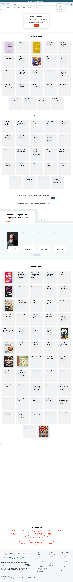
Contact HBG (51, 565)
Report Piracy (63, 564)
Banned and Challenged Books (40, 562)
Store (24, 7)
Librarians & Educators (53, 558)
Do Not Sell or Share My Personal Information (65, 562)
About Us (36, 7)
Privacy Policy (63, 556)
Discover (19, 7)
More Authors (36, 255)
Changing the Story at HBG (41, 564)
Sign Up (53, 198)
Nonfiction (59, 534)
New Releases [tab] (36, 37)
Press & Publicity (39, 571)
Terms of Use (63, 554)
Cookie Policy (63, 558)
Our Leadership (39, 556)
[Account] (68, 4)
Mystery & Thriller (50, 534)
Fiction (31, 534)
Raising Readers (51, 571)
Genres (7, 7)
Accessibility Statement (40, 566)
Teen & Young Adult (41, 543)
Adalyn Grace (60, 249)
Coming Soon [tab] (36, 116)
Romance (23, 543)
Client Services (51, 556)
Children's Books (13, 534)
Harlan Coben (29, 249)
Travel (50, 543)
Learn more (8, 221)
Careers (50, 563)
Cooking (23, 534)
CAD (61, 9)
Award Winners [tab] (36, 267)
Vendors (50, 569)
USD (61, 7)
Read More (36, 25)
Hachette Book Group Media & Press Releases (41, 569)
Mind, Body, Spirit (41, 534)
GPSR (62, 570)
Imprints (29, 7)
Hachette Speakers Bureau (53, 561)
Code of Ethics (63, 559)
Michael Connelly (13, 249)
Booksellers (51, 572)
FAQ (49, 567)
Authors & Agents (52, 554)
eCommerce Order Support (53, 559)
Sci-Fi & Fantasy (32, 543)
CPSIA (62, 568)
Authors (13, 7)
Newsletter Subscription (40, 559)
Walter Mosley (44, 249)
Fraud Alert (63, 566)
